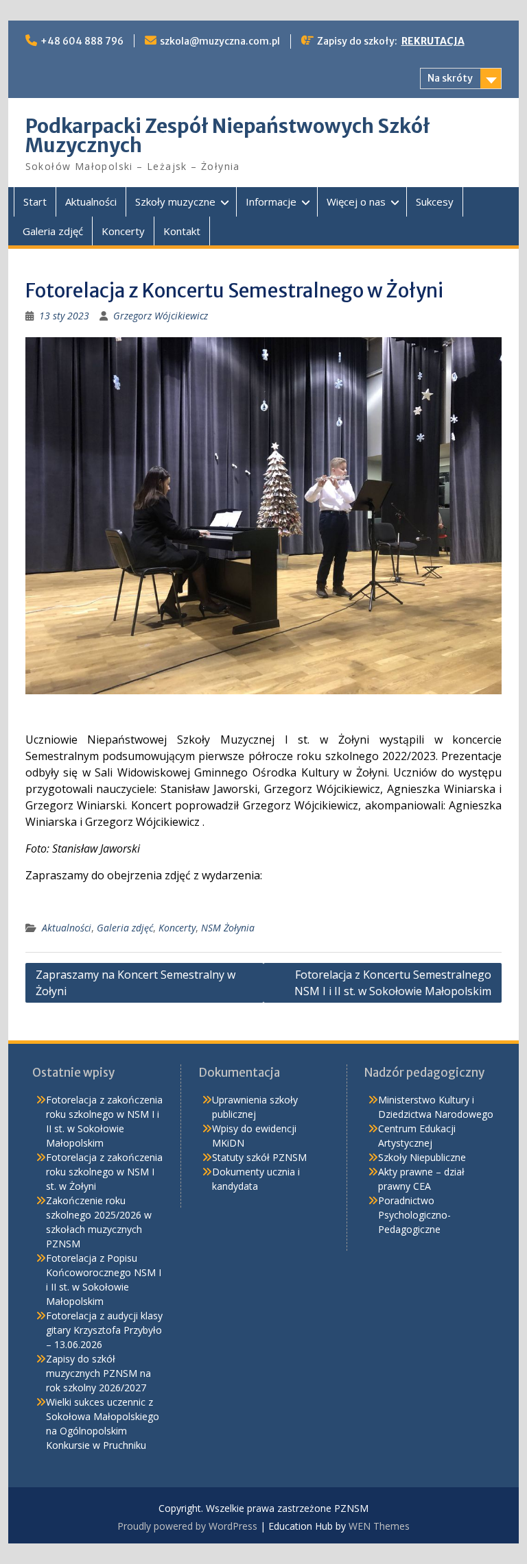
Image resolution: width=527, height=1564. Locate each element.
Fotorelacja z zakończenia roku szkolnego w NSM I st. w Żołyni (104, 1172)
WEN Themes (379, 1525)
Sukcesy (435, 201)
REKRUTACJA (433, 41)
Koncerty (123, 231)
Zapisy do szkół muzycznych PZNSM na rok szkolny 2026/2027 (98, 1373)
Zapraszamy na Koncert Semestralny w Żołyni (135, 983)
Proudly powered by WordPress (187, 1525)
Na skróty (450, 78)
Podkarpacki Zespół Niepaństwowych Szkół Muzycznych (227, 136)
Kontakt (181, 231)
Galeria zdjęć (53, 231)
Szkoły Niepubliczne (422, 1157)
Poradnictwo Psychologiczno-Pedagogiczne (414, 1215)
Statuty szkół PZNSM (259, 1157)
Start (35, 201)
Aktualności (91, 201)
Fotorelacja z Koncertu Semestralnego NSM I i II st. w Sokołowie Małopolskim (392, 983)
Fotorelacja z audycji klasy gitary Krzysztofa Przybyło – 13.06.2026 (104, 1330)
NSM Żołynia (228, 927)
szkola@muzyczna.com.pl (220, 41)
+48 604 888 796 (82, 41)
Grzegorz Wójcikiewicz (160, 315)
